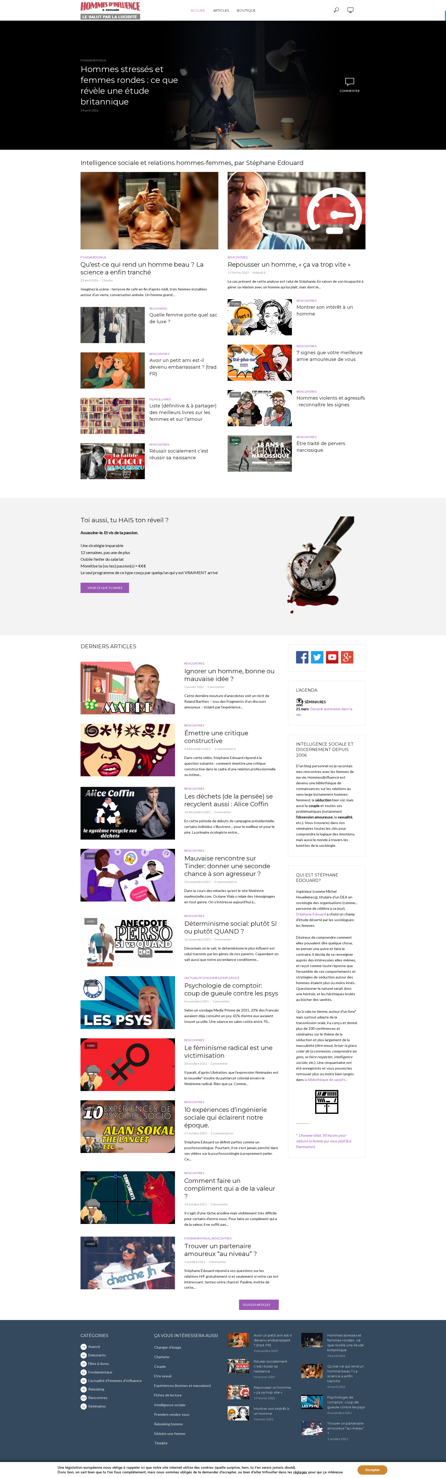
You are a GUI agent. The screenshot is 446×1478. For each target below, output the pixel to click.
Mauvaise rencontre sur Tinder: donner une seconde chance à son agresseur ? (227, 866)
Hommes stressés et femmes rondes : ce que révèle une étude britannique (129, 85)
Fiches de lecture (168, 1395)
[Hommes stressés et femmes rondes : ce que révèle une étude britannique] (312, 1340)
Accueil (198, 10)
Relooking (158, 308)
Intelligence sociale (169, 1405)
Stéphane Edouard (311, 914)
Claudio (107, 280)
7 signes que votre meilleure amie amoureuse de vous (330, 356)
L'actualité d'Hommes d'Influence (212, 978)
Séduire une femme (169, 1433)
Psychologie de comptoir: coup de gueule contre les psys (231, 989)
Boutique (246, 10)
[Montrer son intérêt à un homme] (238, 1413)
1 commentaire (225, 749)
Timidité (161, 1443)
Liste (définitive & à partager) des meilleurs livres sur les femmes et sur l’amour (183, 412)
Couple (160, 1366)
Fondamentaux (93, 60)
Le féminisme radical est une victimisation (228, 1051)
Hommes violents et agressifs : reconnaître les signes (331, 401)
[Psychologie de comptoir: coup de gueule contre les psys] (312, 1402)
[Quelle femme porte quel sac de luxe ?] (113, 325)
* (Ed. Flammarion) (324, 1141)
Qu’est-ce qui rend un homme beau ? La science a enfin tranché (142, 268)
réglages (300, 1472)
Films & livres (160, 399)
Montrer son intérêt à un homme (325, 310)
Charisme (161, 1357)
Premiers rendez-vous (171, 1414)
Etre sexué (163, 1376)
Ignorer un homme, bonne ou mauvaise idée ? (229, 675)
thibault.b (259, 272)
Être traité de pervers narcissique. (321, 447)
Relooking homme (168, 1424)
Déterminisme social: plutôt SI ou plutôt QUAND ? (230, 927)
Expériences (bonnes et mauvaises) (182, 1385)
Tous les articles (256, 1305)
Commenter (350, 91)
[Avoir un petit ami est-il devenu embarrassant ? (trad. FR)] (113, 370)
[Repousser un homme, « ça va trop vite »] (238, 1392)
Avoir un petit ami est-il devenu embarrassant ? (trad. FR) (183, 367)
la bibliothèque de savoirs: (325, 1079)
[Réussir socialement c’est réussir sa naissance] (238, 1366)
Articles (221, 10)
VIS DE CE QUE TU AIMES (104, 588)
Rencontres (159, 354)
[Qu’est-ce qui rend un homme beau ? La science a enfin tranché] (149, 210)
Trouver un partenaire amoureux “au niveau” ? (220, 1250)
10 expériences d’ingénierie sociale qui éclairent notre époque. (225, 1117)
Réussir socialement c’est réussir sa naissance (178, 454)
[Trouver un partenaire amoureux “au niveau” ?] (312, 1428)
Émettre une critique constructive (216, 737)
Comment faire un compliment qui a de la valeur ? (229, 1188)
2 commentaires (225, 882)
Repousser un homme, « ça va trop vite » (289, 264)
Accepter (372, 1469)
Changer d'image (167, 1347)
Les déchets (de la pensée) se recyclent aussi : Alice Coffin (228, 800)
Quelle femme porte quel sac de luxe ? (183, 318)
